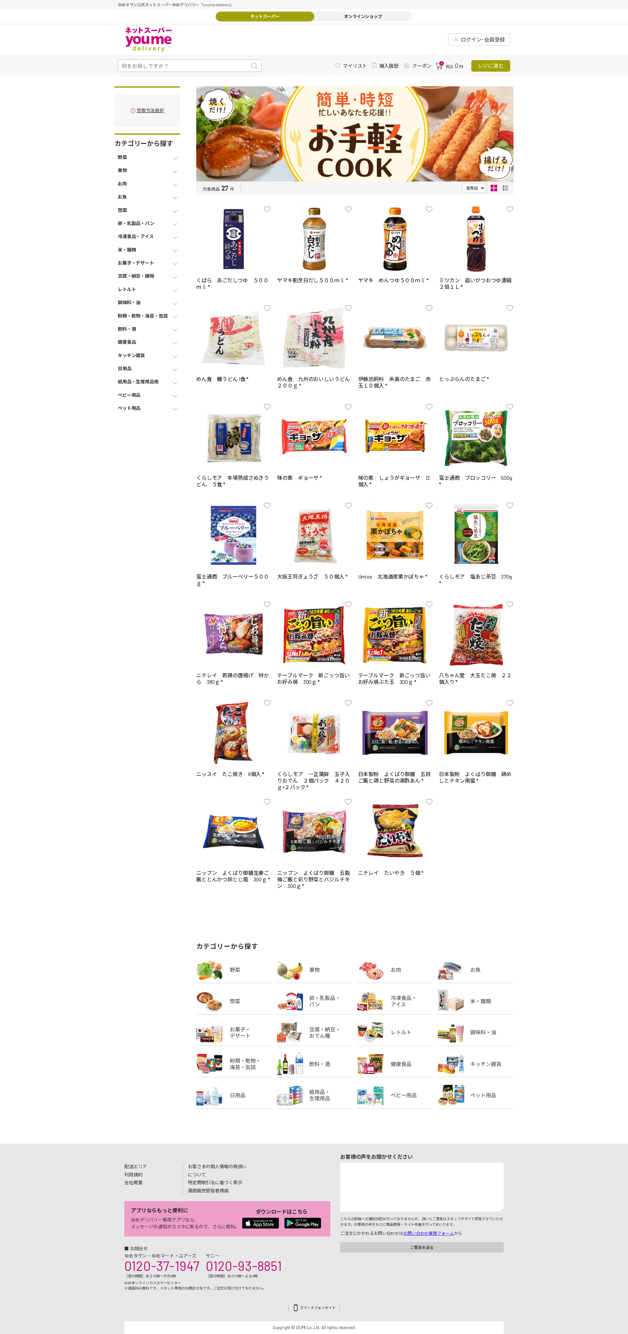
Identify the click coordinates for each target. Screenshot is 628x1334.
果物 (314, 970)
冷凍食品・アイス (394, 1001)
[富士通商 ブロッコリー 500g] (476, 436)
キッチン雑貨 (475, 1064)
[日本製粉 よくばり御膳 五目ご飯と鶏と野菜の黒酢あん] (395, 733)
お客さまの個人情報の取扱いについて (217, 1170)
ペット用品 (475, 1095)
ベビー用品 (394, 1095)
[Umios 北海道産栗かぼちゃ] (395, 535)
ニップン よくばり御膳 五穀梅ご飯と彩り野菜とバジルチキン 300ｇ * (313, 879)
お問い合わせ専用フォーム (428, 1233)
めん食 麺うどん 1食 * (222, 379)
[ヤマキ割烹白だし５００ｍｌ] (314, 239)
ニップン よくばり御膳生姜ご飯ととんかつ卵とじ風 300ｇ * (233, 876)
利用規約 (133, 1174)
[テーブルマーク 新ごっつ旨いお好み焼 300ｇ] (314, 634)
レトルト (394, 1032)
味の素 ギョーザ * (299, 478)
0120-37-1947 (161, 1265)
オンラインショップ (363, 16)
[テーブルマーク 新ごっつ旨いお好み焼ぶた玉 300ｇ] (395, 634)
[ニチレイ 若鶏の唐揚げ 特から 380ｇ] (233, 634)
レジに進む (491, 65)
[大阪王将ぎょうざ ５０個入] (314, 535)
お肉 (394, 970)
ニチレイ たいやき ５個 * (391, 873)
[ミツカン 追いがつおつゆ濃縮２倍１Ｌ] (476, 239)
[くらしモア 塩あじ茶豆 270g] (476, 535)
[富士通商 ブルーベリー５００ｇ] (233, 535)
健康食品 (394, 1064)
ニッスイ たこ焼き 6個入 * (230, 774)
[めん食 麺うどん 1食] (233, 338)
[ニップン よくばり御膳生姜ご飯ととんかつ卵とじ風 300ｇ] (233, 831)
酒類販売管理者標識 (208, 1190)
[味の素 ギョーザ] (314, 436)
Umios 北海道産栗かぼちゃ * (392, 576)
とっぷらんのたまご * (464, 379)
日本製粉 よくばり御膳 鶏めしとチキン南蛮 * (475, 777)
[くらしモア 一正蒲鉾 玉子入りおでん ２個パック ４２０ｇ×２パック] (314, 733)
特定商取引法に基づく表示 (215, 1182)
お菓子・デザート (233, 1032)
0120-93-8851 (244, 1265)
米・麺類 (475, 1001)
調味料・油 (475, 1032)
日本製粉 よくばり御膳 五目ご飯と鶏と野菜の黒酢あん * (394, 777)
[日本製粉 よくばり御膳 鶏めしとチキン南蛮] (476, 733)
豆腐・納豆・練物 (314, 1032)
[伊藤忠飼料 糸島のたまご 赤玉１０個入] (395, 338)
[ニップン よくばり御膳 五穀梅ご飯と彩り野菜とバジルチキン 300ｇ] (314, 831)
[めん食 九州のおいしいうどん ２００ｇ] (314, 338)
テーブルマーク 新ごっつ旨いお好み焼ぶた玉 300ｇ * (394, 678)
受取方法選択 (150, 110)
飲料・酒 (314, 1064)
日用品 (233, 1095)
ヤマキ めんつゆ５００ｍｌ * (393, 280)
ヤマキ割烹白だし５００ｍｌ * (312, 280)
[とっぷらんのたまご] (476, 338)
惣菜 (233, 1001)
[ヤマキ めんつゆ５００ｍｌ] (395, 239)
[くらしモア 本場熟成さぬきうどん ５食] (233, 436)
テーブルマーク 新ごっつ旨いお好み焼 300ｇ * (313, 678)
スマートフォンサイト (318, 1307)
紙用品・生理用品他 (314, 1095)
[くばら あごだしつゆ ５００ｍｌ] (233, 239)
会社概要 (133, 1182)
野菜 (233, 970)
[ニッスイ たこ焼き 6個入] (233, 733)
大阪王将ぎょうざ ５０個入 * (312, 576)
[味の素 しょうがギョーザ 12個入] (395, 436)
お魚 (475, 970)
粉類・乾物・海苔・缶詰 (233, 1064)
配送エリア (135, 1166)
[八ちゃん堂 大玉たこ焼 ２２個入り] (476, 634)
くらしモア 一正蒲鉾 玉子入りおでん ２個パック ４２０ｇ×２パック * (313, 780)
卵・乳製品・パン (314, 1001)
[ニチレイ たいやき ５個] (395, 831)
